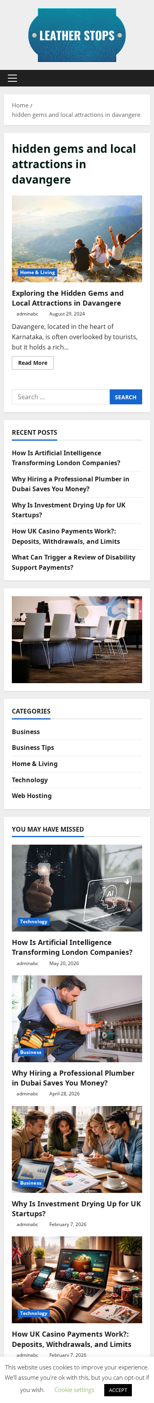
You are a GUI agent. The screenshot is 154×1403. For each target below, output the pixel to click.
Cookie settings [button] (74, 1390)
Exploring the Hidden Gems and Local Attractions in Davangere (77, 238)
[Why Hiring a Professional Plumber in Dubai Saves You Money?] (77, 1018)
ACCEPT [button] (118, 1390)
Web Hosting (32, 795)
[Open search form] (140, 78)
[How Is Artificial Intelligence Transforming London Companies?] (77, 888)
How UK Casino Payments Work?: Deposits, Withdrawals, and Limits (71, 1339)
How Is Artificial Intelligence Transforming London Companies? (72, 947)
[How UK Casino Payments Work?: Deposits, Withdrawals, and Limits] (77, 1279)
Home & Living (37, 272)
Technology (30, 780)
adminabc (27, 313)
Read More (36, 364)
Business (26, 731)
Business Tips (33, 747)
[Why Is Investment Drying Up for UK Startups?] (77, 1149)
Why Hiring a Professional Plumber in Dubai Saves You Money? (73, 1077)
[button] (12, 78)
